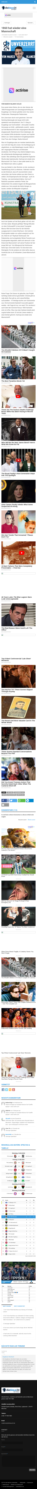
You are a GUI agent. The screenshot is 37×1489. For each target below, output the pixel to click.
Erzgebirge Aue (19, 792)
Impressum (30, 1482)
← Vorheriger (6, 22)
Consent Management (8, 1486)
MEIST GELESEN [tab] (7, 1306)
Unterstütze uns (20, 1486)
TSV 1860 (10, 792)
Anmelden (4, 1)
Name (3, 1439)
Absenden (32, 1469)
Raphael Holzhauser (9, 795)
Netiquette (22, 1482)
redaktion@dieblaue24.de (8, 1423)
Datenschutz (5, 1484)
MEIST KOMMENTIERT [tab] (19, 1306)
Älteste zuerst (31, 819)
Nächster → (31, 22)
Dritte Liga (20, 795)
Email (3, 1447)
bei (19, 1104)
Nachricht (4, 1453)
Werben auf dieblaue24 (17, 1484)
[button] (5, 800)
